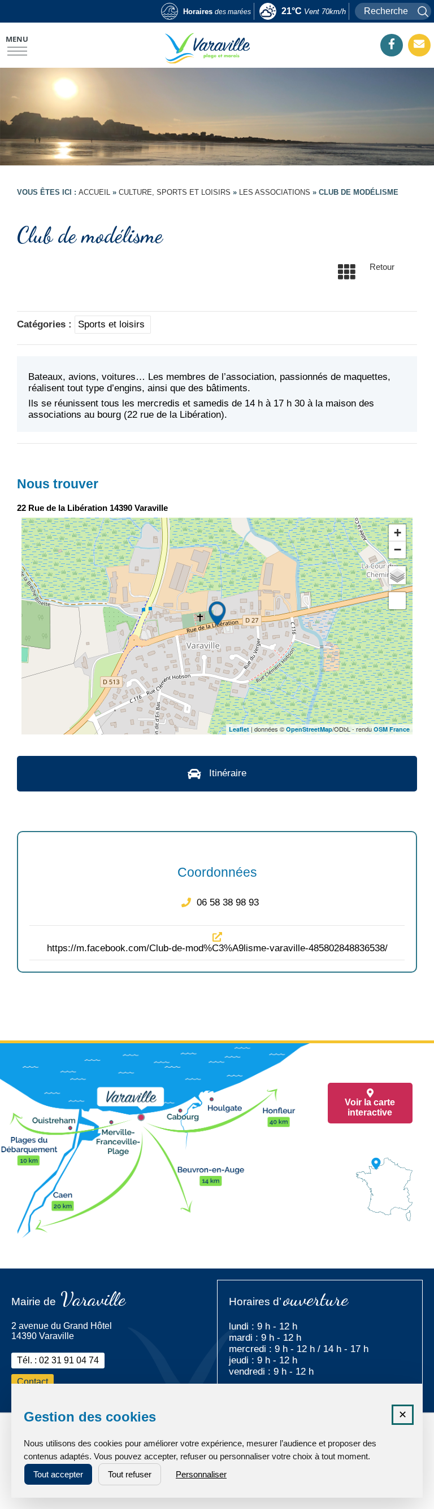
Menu (17, 39)
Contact (32, 1381)
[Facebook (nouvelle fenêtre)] (391, 44)
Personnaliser (201, 1474)
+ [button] (397, 533)
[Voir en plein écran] (397, 600)
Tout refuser (129, 1474)
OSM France (392, 729)
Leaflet (239, 729)
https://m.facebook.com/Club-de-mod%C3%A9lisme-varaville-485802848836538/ (217, 948)
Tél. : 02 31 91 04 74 (58, 1360)
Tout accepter (58, 1474)
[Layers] (397, 575)
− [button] (397, 550)
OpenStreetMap (309, 729)
